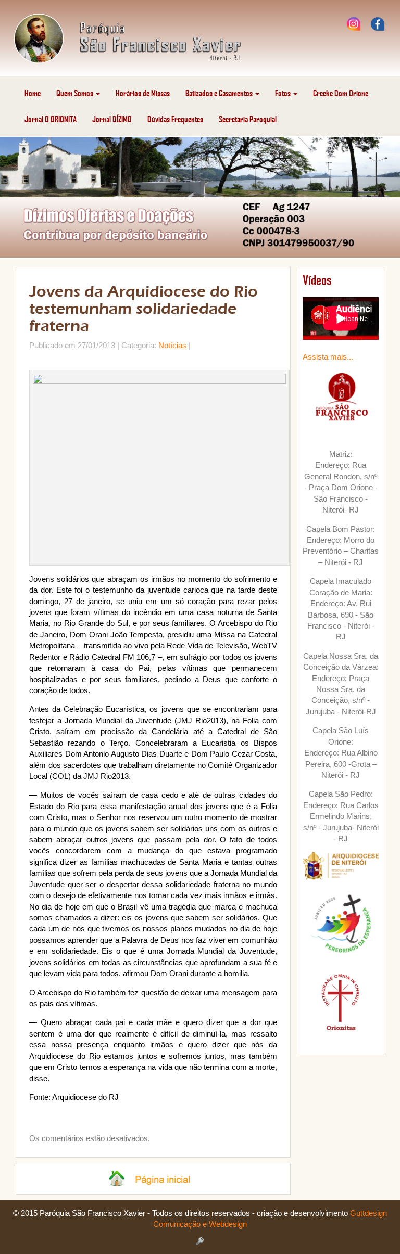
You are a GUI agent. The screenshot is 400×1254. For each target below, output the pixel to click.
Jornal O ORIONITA (50, 119)
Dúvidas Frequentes (175, 119)
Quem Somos (75, 93)
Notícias (172, 345)
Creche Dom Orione (340, 93)
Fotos (283, 93)
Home (32, 93)
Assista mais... (328, 356)
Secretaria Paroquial (248, 119)
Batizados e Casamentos (219, 93)
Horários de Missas (143, 93)
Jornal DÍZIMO (112, 119)
